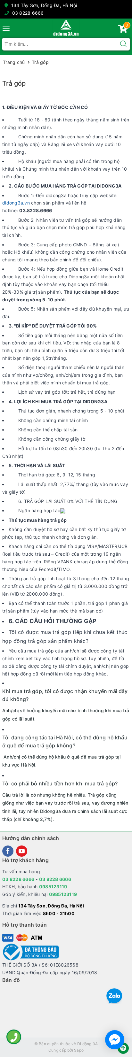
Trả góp (14, 83)
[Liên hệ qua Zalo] (114, 996)
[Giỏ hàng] (122, 30)
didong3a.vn (16, 202)
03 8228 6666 (28, 13)
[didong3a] (65, 28)
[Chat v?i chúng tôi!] (114, 1039)
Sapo (79, 1050)
